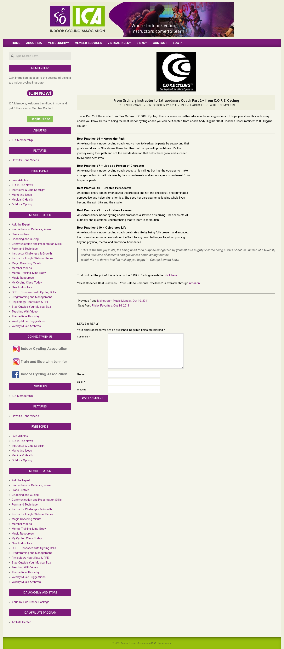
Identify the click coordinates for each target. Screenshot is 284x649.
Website (81, 389)
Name (81, 374)
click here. (171, 275)
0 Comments (226, 105)
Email (81, 381)
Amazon (194, 283)
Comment (83, 336)
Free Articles (194, 105)
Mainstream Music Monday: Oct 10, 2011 (123, 300)
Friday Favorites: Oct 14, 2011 (110, 305)
